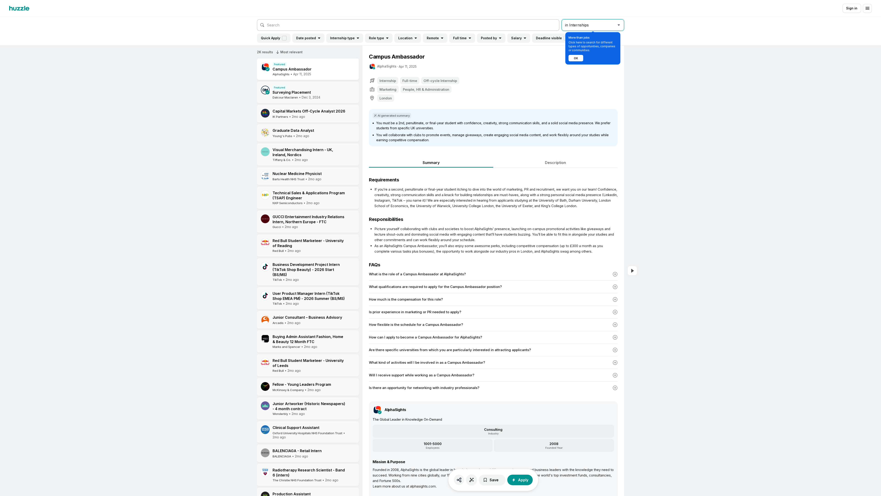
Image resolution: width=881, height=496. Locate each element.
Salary (516, 38)
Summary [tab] (431, 162)
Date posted (306, 38)
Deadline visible (549, 38)
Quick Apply (270, 38)
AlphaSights (386, 66)
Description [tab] (555, 162)
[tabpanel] (493, 280)
